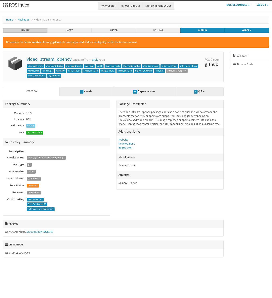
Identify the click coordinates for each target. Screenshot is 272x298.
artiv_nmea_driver (188, 66)
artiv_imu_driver (169, 66)
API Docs (242, 56)
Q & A (200, 91)
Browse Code (245, 64)
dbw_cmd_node (113, 66)
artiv (95, 60)
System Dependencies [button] (158, 5)
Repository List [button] (130, 5)
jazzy (69, 30)
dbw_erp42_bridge (54, 66)
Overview (31, 91)
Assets (86, 91)
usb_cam (159, 70)
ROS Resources (237, 5)
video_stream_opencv (49, 59)
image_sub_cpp (91, 70)
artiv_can (89, 66)
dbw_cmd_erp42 (35, 66)
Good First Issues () (37, 204)
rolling (158, 30)
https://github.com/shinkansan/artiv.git (46, 157)
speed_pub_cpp (125, 70)
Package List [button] (108, 5)
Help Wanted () (35, 199)
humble (25, 30)
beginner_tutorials (143, 70)
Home (9, 19)
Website (123, 139)
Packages (23, 19)
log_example (54, 75)
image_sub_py (107, 70)
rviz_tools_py (74, 70)
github (202, 30)
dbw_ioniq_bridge (131, 66)
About (262, 5)
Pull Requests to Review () (40, 209)
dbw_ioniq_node (150, 66)
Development (126, 143)
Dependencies (144, 91)
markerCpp (48, 70)
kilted (114, 30)
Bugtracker (125, 147)
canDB (99, 66)
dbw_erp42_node (74, 66)
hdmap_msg (33, 70)
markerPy (60, 70)
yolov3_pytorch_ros (36, 75)
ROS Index (18, 4)
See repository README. (39, 232)
